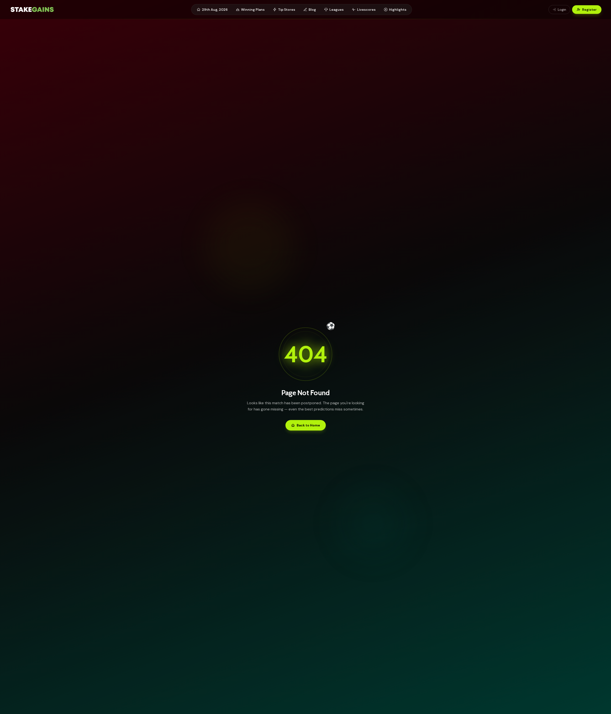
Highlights (397, 9)
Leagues (336, 9)
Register (589, 9)
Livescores (366, 9)
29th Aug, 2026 (215, 9)
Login (562, 9)
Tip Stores (286, 9)
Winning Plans (253, 9)
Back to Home (308, 425)
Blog (312, 9)
